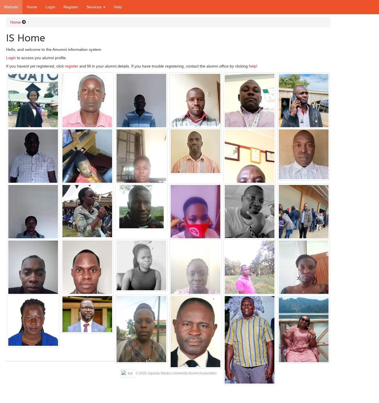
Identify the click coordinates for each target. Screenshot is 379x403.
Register (71, 7)
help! (253, 66)
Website (11, 7)
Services (95, 7)
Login (50, 7)
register (71, 66)
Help (118, 7)
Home (32, 7)
